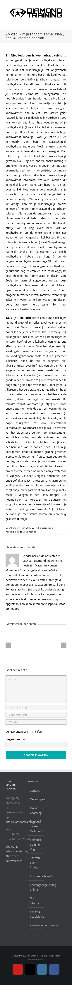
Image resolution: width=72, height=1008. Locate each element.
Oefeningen (36, 799)
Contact (35, 790)
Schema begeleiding (36, 914)
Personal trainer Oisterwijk (36, 826)
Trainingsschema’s (36, 876)
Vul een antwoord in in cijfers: (24, 731)
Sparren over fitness (35, 862)
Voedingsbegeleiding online (36, 887)
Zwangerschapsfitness (36, 925)
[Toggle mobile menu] (65, 24)
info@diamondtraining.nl (21, 822)
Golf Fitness (34, 900)
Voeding (10, 531)
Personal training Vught (35, 844)
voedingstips (29, 531)
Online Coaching (36, 810)
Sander (15, 527)
